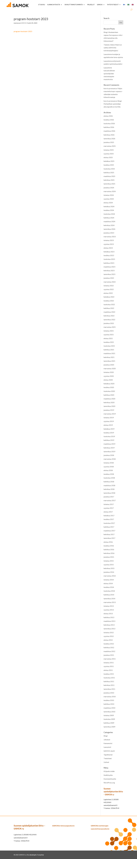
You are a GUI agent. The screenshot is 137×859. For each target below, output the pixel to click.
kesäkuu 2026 (109, 120)
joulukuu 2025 (109, 142)
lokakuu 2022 (109, 286)
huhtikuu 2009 (109, 723)
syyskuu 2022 (109, 289)
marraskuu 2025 (110, 146)
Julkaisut (107, 740)
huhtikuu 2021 (109, 350)
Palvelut (91, 4)
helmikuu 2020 (109, 402)
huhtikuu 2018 (109, 482)
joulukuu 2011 (109, 655)
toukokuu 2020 (109, 391)
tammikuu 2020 (109, 406)
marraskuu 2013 (110, 602)
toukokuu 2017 (109, 523)
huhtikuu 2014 (109, 595)
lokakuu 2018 (109, 463)
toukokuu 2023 (109, 259)
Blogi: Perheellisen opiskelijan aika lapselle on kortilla (113, 104)
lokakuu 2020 (109, 372)
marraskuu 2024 (110, 191)
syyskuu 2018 (109, 467)
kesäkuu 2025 (109, 165)
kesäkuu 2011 (109, 674)
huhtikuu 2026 (109, 127)
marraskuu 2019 (110, 414)
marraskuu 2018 (110, 459)
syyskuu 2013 (109, 610)
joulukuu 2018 (109, 455)
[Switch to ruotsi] (128, 5)
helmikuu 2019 (109, 448)
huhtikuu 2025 (109, 172)
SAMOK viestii (109, 751)
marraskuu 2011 (110, 659)
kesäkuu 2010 (109, 700)
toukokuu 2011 (109, 678)
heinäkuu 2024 (109, 206)
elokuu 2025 (108, 157)
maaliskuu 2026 (109, 131)
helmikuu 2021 (109, 357)
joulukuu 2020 (109, 365)
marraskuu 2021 (110, 327)
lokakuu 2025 (109, 150)
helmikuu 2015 (109, 568)
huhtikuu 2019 (109, 440)
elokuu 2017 (108, 512)
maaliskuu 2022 (109, 312)
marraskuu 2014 (110, 576)
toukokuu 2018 (109, 478)
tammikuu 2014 (109, 598)
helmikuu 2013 (109, 625)
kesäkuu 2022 (109, 301)
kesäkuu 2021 (109, 342)
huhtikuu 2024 (109, 218)
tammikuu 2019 (109, 451)
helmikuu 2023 (109, 270)
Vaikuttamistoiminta (74, 4)
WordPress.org (109, 783)
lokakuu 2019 (109, 417)
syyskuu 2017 (109, 508)
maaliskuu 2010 (109, 708)
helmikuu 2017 (109, 534)
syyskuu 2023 (109, 244)
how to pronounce (110, 88)
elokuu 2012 (108, 640)
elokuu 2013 (108, 613)
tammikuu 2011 (109, 689)
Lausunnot (107, 747)
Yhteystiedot (113, 4)
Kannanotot (108, 743)
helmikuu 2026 (109, 135)
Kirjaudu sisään (109, 771)
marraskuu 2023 (110, 236)
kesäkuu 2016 (109, 546)
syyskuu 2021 (109, 334)
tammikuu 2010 (109, 712)
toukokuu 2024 (109, 214)
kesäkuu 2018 (109, 474)
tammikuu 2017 (109, 538)
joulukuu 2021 (109, 323)
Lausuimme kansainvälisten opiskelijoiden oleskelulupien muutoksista (109, 73)
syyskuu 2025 (109, 154)
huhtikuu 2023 (109, 263)
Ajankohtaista (53, 4)
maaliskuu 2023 (109, 267)
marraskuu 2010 (110, 696)
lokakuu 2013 (109, 606)
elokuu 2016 (108, 542)
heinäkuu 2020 (109, 384)
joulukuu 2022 (109, 278)
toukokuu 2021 (109, 346)
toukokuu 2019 (109, 436)
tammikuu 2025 (109, 184)
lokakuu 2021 (109, 331)
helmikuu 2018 (109, 489)
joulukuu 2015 (109, 557)
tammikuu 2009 (109, 727)
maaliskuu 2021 (109, 353)
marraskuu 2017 (110, 500)
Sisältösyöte (108, 775)
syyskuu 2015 (109, 565)
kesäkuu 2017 (109, 519)
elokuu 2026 (108, 116)
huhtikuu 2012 (109, 647)
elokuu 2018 (108, 470)
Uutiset (106, 762)
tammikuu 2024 (109, 229)
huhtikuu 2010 (109, 704)
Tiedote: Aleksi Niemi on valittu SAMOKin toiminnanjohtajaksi (113, 48)
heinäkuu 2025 (109, 161)
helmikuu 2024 (109, 225)
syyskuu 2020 (109, 376)
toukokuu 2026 (109, 123)
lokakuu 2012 (109, 632)
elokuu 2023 (108, 248)
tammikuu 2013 (109, 629)
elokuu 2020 (108, 380)
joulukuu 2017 (109, 497)
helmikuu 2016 (109, 553)
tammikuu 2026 (109, 139)
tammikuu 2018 (109, 493)
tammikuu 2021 (109, 361)
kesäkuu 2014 (109, 587)
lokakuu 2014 (109, 580)
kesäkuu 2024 (109, 210)
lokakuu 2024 (109, 195)
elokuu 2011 (108, 670)
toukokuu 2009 (109, 719)
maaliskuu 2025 (109, 176)
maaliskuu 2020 (109, 399)
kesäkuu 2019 (109, 433)
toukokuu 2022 (109, 304)
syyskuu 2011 (109, 666)
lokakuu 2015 (109, 561)
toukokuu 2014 (109, 591)
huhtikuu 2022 (109, 308)
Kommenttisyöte (110, 779)
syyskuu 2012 (109, 636)
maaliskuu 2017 (109, 531)
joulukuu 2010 (109, 693)
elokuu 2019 (108, 425)
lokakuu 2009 (109, 715)
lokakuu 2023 (109, 240)
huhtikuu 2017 (109, 527)
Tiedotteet (108, 758)
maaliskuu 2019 (109, 444)
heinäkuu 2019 (109, 429)
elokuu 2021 (108, 338)
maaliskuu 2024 (109, 221)
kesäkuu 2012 (109, 644)
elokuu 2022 (108, 293)
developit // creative (36, 855)
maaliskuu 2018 (109, 485)
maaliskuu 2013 (109, 621)
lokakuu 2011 (109, 663)
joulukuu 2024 (109, 188)
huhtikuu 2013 (109, 617)
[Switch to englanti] (133, 5)
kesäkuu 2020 (109, 387)
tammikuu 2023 (109, 274)
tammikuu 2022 (109, 319)
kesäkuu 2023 (109, 255)
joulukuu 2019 (109, 410)
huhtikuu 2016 (109, 549)
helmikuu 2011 (109, 685)
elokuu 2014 (108, 583)
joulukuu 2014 (109, 572)
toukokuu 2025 (109, 169)
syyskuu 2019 (109, 421)
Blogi (106, 736)
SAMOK (100, 4)
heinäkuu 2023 (109, 252)
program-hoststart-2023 (23, 31)
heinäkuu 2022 (109, 297)
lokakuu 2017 (109, 504)
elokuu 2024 (108, 203)
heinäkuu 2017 (109, 515)
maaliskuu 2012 (109, 651)
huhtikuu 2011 (109, 681)
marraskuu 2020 (110, 368)
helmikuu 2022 (109, 316)
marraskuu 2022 (110, 282)
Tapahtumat (108, 755)
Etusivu (41, 4)
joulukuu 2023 (109, 233)
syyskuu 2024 (109, 199)
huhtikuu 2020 (109, 395)
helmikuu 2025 (109, 180)
